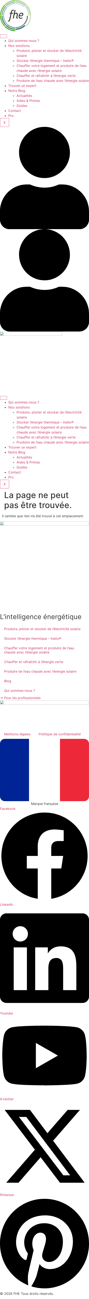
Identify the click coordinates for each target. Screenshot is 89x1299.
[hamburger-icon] (3, 36)
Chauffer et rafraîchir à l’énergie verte (46, 76)
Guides (22, 106)
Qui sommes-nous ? (23, 41)
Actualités (24, 96)
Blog (7, 681)
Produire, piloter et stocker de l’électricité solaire (42, 629)
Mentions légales (17, 734)
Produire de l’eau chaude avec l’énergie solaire (53, 81)
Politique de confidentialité (60, 734)
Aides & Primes (28, 101)
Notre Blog (16, 91)
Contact (14, 111)
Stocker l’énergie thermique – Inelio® (45, 61)
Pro (11, 116)
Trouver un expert (22, 86)
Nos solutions (19, 46)
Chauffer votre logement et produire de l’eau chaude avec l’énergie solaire (39, 650)
